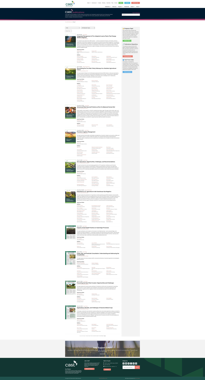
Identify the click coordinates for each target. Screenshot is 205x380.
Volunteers (108, 2)
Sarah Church (108, 89)
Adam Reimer (79, 97)
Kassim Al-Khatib (80, 56)
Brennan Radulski (95, 80)
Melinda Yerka (94, 330)
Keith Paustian (79, 218)
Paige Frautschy (80, 92)
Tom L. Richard (79, 208)
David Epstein (94, 270)
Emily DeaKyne (94, 87)
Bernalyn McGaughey (81, 263)
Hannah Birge (94, 246)
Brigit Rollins (108, 273)
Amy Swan (108, 215)
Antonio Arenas (79, 242)
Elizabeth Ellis (94, 215)
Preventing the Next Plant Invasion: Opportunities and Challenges (95, 283)
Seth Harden (94, 84)
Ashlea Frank (79, 273)
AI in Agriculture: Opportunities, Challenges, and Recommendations (96, 161)
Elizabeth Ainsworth (95, 220)
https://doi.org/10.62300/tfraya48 (82, 192)
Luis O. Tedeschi (109, 124)
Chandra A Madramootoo (81, 154)
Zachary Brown (79, 324)
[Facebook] (134, 363)
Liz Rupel (93, 97)
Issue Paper (85, 34)
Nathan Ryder (108, 97)
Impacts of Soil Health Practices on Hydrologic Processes (93, 227)
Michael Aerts (79, 267)
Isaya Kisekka (79, 149)
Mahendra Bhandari (80, 184)
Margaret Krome (109, 92)
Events (137, 6)
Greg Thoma (94, 208)
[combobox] (129, 367)
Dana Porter (108, 147)
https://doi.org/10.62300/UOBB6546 (82, 284)
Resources (114, 6)
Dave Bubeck (94, 324)
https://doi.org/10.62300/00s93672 (82, 38)
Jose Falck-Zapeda (109, 324)
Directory (103, 2)
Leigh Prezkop (108, 210)
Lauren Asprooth (80, 80)
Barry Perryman (94, 61)
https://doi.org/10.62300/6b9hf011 (82, 133)
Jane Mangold (108, 58)
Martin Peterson (94, 179)
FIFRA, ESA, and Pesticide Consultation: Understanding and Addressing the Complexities (98, 254)
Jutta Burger (108, 56)
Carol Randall (108, 61)
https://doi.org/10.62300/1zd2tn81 (82, 108)
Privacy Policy (101, 378)
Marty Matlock (79, 215)
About (88, 2)
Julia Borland (94, 210)
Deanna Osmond (109, 213)
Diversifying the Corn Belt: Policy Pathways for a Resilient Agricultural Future (96, 69)
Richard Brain (108, 267)
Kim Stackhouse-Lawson (96, 205)
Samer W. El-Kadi (95, 124)
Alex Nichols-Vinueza (81, 210)
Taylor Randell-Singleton (96, 273)
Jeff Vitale (79, 176)
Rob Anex (108, 208)
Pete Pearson (108, 220)
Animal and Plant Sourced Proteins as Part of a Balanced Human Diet (96, 107)
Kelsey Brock (94, 56)
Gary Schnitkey (109, 246)
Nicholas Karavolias (109, 327)
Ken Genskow (94, 92)
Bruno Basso (108, 218)
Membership (126, 6)
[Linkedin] (123, 363)
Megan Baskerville (95, 89)
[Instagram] (131, 363)
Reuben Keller (94, 300)
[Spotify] (136, 363)
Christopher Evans (80, 300)
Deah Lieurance (79, 293)
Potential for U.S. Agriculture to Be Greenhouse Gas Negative (94, 191)
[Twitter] (129, 363)
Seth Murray (108, 179)
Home (66, 21)
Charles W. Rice (80, 205)
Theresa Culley (94, 293)
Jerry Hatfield (79, 220)
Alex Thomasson (80, 172)
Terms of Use (105, 378)
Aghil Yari (78, 147)
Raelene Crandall (80, 58)
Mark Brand (79, 298)
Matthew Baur (79, 51)
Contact (115, 2)
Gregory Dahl (94, 51)
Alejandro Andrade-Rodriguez (97, 147)
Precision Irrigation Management (86, 132)
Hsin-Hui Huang (80, 152)
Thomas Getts (94, 58)
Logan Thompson (109, 205)
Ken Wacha (108, 242)
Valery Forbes (108, 270)
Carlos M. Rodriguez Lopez (82, 179)
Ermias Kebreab (80, 213)
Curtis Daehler (108, 298)
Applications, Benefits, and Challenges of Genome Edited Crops (95, 307)
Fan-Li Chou (79, 327)
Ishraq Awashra (79, 89)
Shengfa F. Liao (79, 120)
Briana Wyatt (79, 238)
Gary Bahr (93, 267)
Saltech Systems (137, 378)
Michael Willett (79, 275)
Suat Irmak (79, 142)
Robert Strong (109, 176)
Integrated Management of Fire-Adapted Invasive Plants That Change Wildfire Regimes (96, 36)
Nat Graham (94, 327)
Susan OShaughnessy (110, 149)
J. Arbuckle (79, 84)
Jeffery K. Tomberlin (80, 124)
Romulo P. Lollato (95, 213)
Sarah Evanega (79, 319)
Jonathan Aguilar (109, 152)
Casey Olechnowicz (109, 87)
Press (112, 2)
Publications (107, 6)
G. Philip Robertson (95, 218)
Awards (132, 6)
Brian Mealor (79, 61)
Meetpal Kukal (94, 149)
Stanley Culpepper (95, 263)
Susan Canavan (94, 298)
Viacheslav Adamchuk (96, 152)
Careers (99, 2)
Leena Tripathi (79, 330)
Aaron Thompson (109, 84)
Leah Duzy (79, 270)
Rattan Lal (79, 246)
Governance (94, 2)
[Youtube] (126, 363)
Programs (120, 6)
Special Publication (86, 66)
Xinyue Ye (108, 184)
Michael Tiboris (79, 87)
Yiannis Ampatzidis (95, 184)
